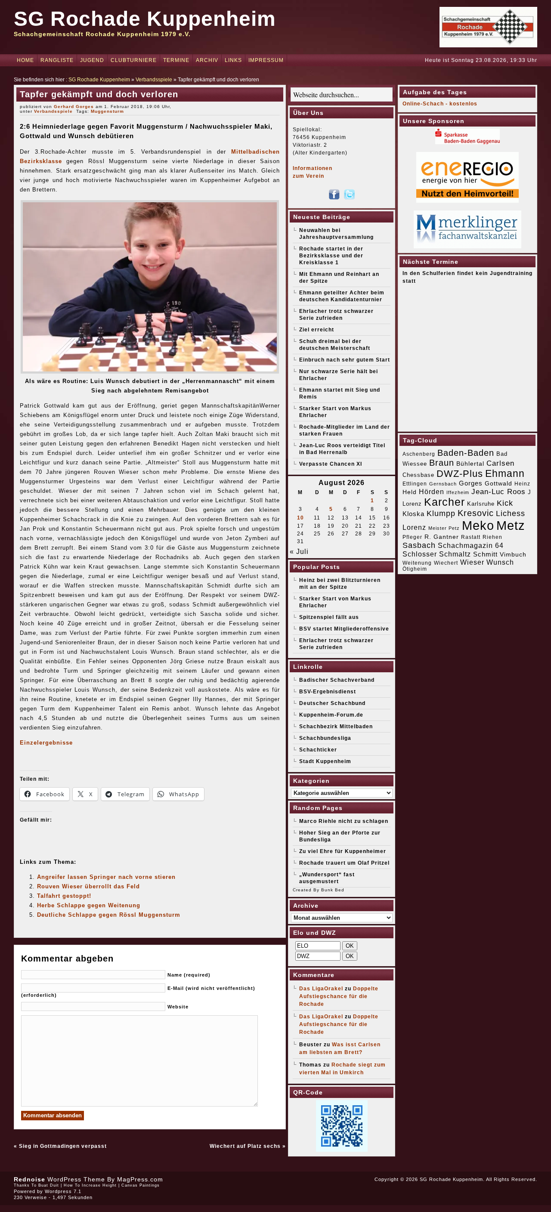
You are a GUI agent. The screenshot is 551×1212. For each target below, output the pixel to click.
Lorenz (414, 527)
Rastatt (470, 537)
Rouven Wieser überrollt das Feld (88, 886)
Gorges (471, 483)
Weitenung (417, 563)
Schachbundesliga (325, 738)
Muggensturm (107, 111)
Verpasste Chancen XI (330, 464)
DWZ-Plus (459, 473)
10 (300, 518)
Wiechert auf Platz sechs (245, 1146)
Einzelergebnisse (46, 742)
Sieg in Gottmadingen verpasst (63, 1146)
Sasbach (419, 545)
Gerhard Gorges (74, 106)
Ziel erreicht (316, 330)
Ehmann (505, 473)
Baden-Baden (465, 453)
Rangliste (57, 60)
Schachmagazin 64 (471, 545)
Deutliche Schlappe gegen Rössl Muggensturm (108, 915)
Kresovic (476, 513)
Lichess (510, 513)
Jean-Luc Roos (498, 491)
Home (25, 60)
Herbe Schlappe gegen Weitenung (88, 905)
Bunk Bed (332, 889)
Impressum (266, 60)
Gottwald (498, 483)
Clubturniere (134, 60)
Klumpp (441, 513)
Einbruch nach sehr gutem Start (344, 360)
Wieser (472, 562)
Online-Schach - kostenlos (439, 104)
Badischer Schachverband (337, 680)
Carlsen (500, 463)
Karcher (444, 502)
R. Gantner (441, 536)
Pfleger (412, 537)
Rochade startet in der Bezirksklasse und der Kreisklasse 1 (331, 256)
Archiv (207, 60)
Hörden (431, 491)
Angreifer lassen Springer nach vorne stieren (106, 877)
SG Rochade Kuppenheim (145, 18)
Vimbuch (513, 554)
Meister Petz (444, 528)
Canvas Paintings (140, 1185)
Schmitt (485, 554)
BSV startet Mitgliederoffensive (344, 629)
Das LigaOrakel (321, 989)
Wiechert (446, 563)
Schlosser (419, 554)
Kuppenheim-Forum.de (331, 715)
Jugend (92, 60)
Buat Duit (48, 1185)
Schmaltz (455, 554)
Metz (510, 525)
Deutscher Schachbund (332, 703)
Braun (441, 462)
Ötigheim (414, 569)
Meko (478, 525)
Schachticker (318, 750)
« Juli (299, 551)
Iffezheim (457, 492)
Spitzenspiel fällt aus (329, 617)
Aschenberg (418, 454)
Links (233, 60)
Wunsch (500, 562)
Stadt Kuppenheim (325, 761)
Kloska (413, 513)
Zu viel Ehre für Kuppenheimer (342, 851)
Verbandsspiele (154, 80)
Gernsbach (443, 483)
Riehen (492, 537)
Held (409, 492)
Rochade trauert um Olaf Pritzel (344, 863)
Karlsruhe (481, 504)
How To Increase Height (90, 1185)
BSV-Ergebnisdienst (327, 692)
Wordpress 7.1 (63, 1191)
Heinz (522, 484)
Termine (176, 60)
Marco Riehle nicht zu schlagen (343, 821)
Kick (505, 503)
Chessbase (418, 475)
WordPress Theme (76, 1179)
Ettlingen (414, 484)
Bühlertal (470, 464)
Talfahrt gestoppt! (64, 896)
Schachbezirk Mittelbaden (336, 726)
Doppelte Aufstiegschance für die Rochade (338, 996)
